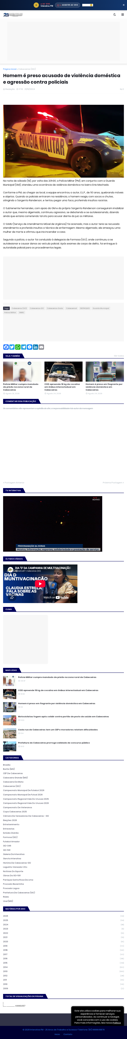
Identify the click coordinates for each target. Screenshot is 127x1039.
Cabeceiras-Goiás (55, 308)
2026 (63, 915)
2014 (63, 967)
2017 (63, 954)
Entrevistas (8, 828)
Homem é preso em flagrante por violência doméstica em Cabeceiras (104, 387)
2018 (63, 950)
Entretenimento (11, 824)
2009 (63, 988)
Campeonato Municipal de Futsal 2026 (23, 794)
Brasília (6, 764)
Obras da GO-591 (12, 875)
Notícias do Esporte (13, 871)
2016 (63, 958)
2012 (63, 975)
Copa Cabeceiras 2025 (15, 811)
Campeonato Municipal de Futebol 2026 (23, 790)
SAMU (21, 312)
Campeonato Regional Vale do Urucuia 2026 (26, 803)
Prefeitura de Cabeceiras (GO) (19, 892)
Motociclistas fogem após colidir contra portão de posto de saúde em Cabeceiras (63, 716)
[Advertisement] (63, 29)
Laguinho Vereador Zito (15, 867)
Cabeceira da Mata (13, 781)
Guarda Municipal (101, 308)
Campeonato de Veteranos (17, 807)
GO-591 (6, 850)
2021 (63, 937)
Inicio (57, 1034)
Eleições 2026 (10, 820)
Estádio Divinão (11, 832)
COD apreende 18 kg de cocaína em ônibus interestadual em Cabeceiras (62, 387)
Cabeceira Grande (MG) (15, 777)
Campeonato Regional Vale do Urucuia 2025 (26, 798)
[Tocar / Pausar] (36, 5)
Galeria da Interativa (13, 854)
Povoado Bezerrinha (13, 884)
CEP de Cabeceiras (13, 773)
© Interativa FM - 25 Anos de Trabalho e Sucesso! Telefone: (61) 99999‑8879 (64, 1029)
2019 (63, 945)
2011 (63, 979)
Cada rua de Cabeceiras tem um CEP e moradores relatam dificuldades (58, 729)
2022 (63, 933)
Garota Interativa (12, 858)
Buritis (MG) (9, 769)
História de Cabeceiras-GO (17, 862)
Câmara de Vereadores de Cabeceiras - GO (26, 815)
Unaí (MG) (8, 901)
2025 (63, 920)
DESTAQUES (85, 308)
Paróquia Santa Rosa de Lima (18, 879)
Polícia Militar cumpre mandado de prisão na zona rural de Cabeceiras (20, 387)
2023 (63, 928)
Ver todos (119, 355)
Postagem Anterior (14, 482)
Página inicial (9, 69)
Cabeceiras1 (71, 308)
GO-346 (7, 845)
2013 (63, 971)
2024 (63, 924)
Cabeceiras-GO (37, 308)
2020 (63, 941)
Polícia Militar (10, 312)
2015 (63, 962)
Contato (68, 1034)
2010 (63, 984)
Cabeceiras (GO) (27, 69)
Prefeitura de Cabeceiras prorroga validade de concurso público (54, 742)
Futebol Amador (11, 841)
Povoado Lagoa (11, 888)
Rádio (6, 896)
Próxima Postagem (112, 482)
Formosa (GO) (10, 837)
